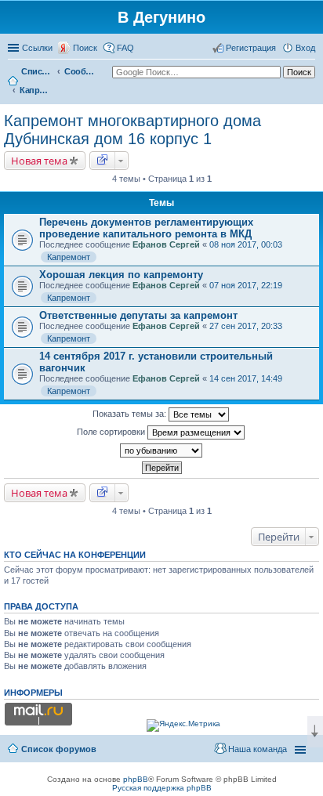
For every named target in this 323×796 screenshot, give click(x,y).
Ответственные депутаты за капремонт (138, 315)
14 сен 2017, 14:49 (245, 378)
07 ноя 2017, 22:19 (245, 285)
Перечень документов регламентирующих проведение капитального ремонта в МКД (146, 228)
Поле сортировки (112, 431)
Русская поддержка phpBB (162, 787)
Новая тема (39, 161)
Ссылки (37, 47)
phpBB (135, 779)
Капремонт (68, 257)
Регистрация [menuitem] (251, 47)
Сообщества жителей (80, 71)
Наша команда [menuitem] (257, 749)
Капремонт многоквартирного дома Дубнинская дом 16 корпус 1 (35, 90)
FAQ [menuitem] (125, 47)
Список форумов (37, 71)
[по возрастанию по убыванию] (161, 450)
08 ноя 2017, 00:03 (245, 244)
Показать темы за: (131, 413)
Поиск (85, 47)
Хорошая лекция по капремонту (121, 274)
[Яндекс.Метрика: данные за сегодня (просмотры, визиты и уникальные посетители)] (183, 725)
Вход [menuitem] (305, 47)
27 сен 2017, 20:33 (245, 326)
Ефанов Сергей (166, 244)
